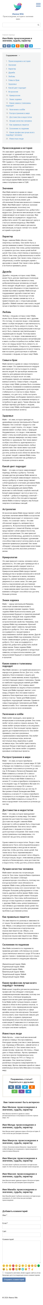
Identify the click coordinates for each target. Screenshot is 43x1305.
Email (5, 1223)
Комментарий (8, 1239)
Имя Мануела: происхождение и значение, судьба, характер (20, 1141)
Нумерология (14, 95)
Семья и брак (13, 80)
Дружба (11, 72)
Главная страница (8, 35)
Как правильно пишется (19, 125)
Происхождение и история (19, 61)
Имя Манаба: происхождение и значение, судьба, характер (19, 1190)
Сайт (4, 1231)
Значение (12, 65)
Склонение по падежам (19, 128)
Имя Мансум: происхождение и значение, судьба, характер (19, 1159)
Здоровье (12, 84)
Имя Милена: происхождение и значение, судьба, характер (19, 1108)
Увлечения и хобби (17, 109)
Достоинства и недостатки (20, 117)
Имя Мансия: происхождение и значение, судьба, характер (19, 1175)
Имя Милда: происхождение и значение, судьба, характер (19, 1126)
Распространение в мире (19, 113)
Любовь (11, 76)
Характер (12, 69)
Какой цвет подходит (17, 88)
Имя (4, 1215)
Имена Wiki (18, 14)
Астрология (13, 92)
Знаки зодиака (15, 99)
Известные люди (16, 139)
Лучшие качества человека (20, 121)
